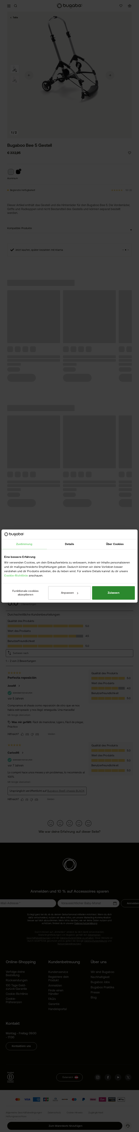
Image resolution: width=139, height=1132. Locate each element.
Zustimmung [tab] (24, 544)
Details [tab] (69, 544)
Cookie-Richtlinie (16, 575)
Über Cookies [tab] (115, 544)
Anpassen (67, 592)
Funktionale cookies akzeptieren (25, 592)
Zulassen (113, 592)
